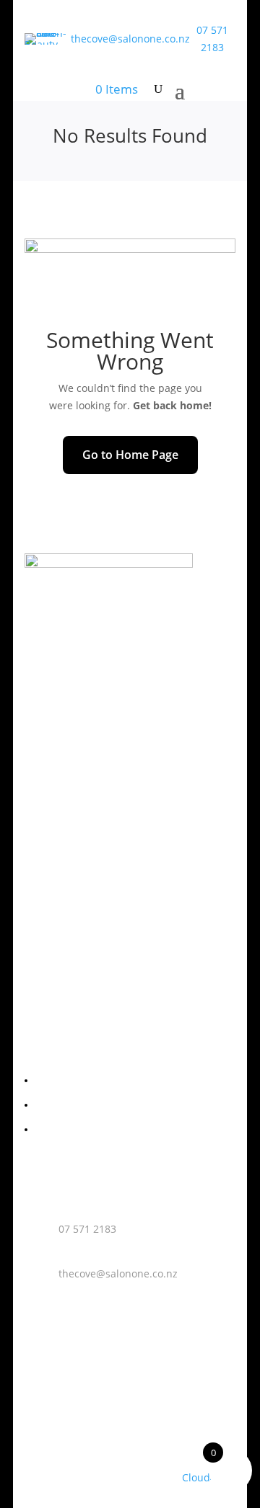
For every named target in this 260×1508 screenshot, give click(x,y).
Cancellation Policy (80, 1130)
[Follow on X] (144, 640)
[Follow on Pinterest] (173, 640)
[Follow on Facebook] (86, 640)
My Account (63, 1081)
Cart (45, 1105)
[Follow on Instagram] (115, 640)
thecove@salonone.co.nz (130, 38)
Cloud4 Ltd (208, 1477)
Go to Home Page (130, 455)
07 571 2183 (87, 1229)
